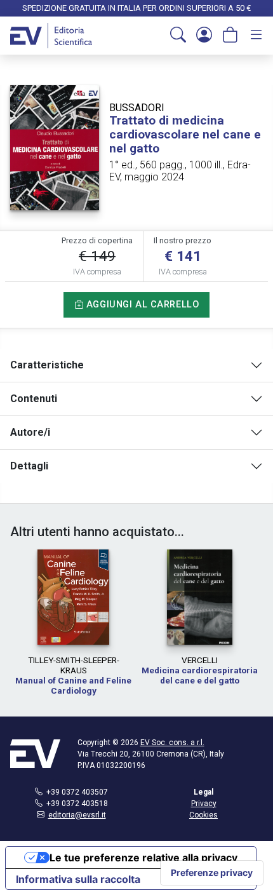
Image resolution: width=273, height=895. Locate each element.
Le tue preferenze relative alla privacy (143, 857)
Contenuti (33, 399)
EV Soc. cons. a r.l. (172, 742)
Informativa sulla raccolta (78, 879)
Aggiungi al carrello (141, 304)
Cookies (203, 815)
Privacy (203, 803)
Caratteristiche (47, 365)
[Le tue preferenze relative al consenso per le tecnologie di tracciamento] (212, 873)
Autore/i (30, 432)
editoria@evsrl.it (77, 815)
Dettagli (29, 466)
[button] (178, 36)
